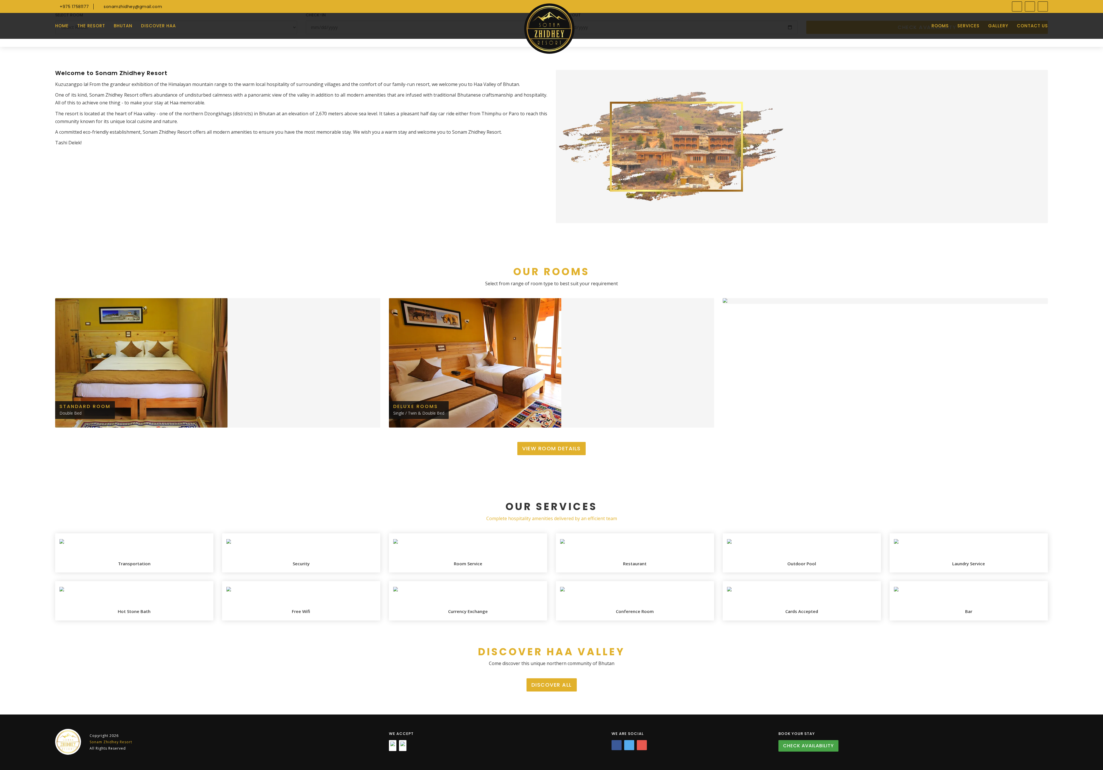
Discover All (551, 684)
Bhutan (123, 26)
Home (62, 26)
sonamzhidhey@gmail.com (132, 6)
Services (968, 26)
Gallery (998, 26)
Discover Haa (158, 26)
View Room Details (551, 448)
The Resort (91, 26)
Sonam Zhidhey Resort (111, 742)
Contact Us (1032, 26)
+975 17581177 (74, 6)
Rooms (940, 26)
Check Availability (808, 745)
